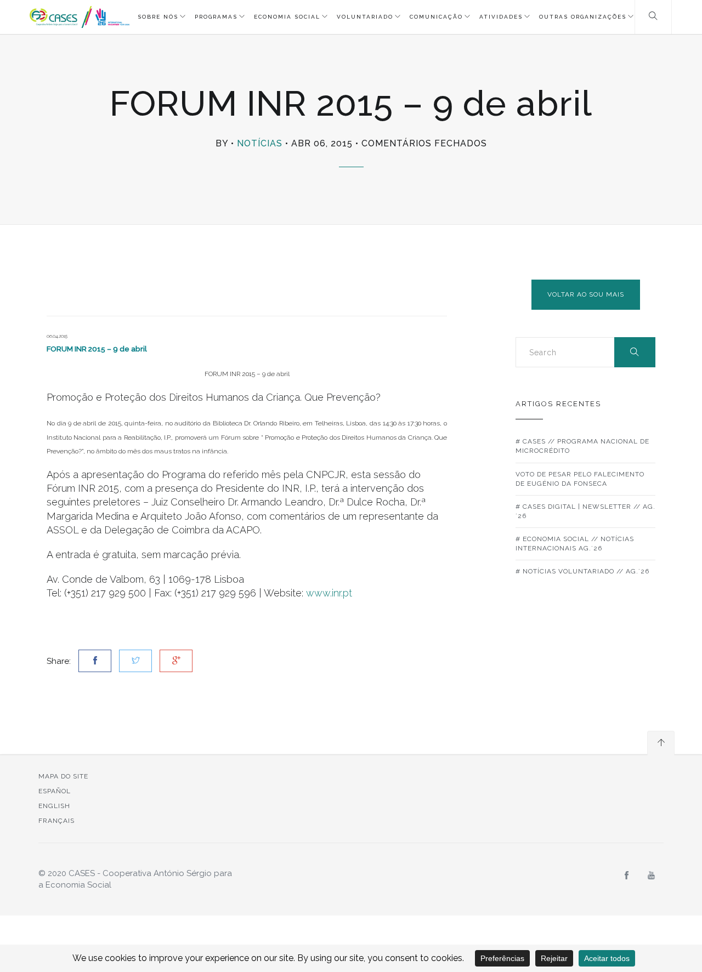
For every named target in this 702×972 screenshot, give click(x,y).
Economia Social (287, 17)
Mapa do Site (63, 776)
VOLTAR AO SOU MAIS (585, 294)
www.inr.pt (329, 593)
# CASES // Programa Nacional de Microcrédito (582, 445)
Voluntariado (365, 17)
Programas (216, 17)
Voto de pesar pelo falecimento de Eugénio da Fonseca (580, 478)
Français (56, 821)
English (54, 806)
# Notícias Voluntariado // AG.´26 (582, 571)
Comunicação (436, 17)
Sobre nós (158, 17)
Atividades (501, 17)
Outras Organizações (582, 17)
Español (54, 791)
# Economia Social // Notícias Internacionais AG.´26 (575, 543)
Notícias (259, 143)
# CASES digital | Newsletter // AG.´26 (585, 511)
